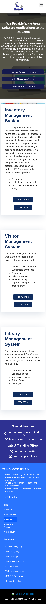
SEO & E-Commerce (14, 576)
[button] (41, 5)
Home (6, 505)
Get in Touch (9, 532)
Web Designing (12, 552)
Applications (9, 520)
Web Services (10, 515)
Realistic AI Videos (9, 526)
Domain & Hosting (13, 581)
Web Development (13, 556)
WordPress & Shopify (14, 561)
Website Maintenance (14, 571)
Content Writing (12, 566)
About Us (8, 510)
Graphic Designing (13, 547)
